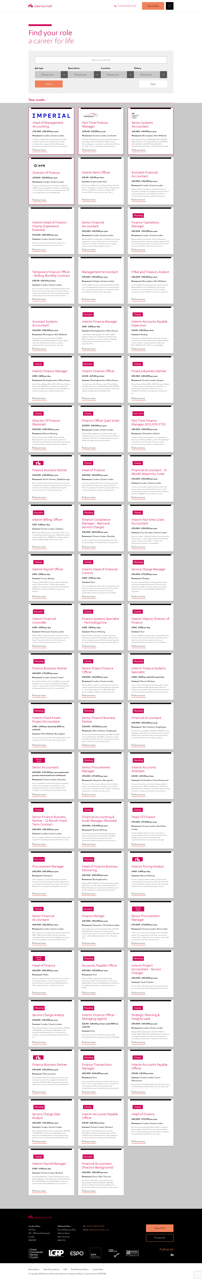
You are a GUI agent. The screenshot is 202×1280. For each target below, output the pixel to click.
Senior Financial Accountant (93, 224)
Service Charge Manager (149, 570)
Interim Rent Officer (96, 173)
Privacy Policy (34, 1269)
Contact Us (159, 1237)
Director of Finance (46, 173)
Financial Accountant (146, 718)
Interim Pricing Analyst (148, 867)
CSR (65, 1269)
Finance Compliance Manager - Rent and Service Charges (96, 523)
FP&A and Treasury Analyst (150, 272)
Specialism (74, 68)
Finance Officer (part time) (100, 421)
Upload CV (159, 1228)
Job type (39, 68)
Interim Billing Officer (47, 520)
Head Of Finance (143, 817)
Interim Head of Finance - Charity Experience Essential (50, 226)
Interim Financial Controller (44, 621)
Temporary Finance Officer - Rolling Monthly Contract (51, 274)
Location (105, 68)
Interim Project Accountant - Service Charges (146, 969)
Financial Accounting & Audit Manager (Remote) (99, 819)
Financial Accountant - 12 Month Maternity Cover (149, 472)
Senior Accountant (45, 768)
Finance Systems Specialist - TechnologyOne (100, 621)
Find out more (39, 149)
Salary (137, 68)
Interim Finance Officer (98, 371)
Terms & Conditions (51, 1269)
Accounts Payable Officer (99, 966)
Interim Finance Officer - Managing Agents (99, 1017)
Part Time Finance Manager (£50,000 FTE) (149, 423)
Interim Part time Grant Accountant (148, 522)
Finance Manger (93, 916)
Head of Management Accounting (47, 125)
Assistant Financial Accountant (145, 174)
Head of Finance (93, 470)
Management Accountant (100, 272)
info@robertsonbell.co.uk (98, 1229)
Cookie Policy (97, 1269)
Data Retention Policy (79, 1269)
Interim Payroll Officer (47, 570)
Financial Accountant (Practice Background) (97, 1166)
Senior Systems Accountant (142, 125)
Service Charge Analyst (48, 1015)
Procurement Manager (48, 867)
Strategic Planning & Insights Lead (146, 1017)
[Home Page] (40, 6)
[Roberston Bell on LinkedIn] (172, 1255)
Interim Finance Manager (99, 322)
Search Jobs (153, 5)
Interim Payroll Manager (49, 1164)
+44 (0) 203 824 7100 (95, 1226)
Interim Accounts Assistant (144, 769)
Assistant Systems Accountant (45, 324)
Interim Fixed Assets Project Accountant (46, 720)
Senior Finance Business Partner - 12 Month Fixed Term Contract (49, 821)
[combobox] (51, 74)
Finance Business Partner (149, 371)
